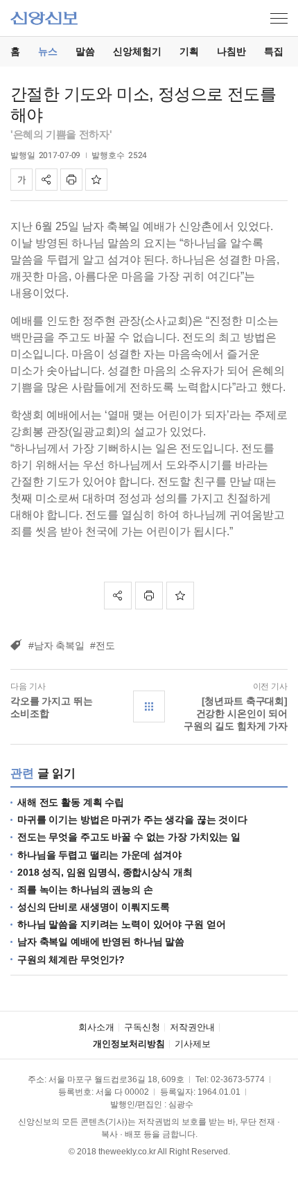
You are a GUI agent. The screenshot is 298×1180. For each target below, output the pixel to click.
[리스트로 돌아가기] (149, 706)
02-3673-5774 (238, 1079)
